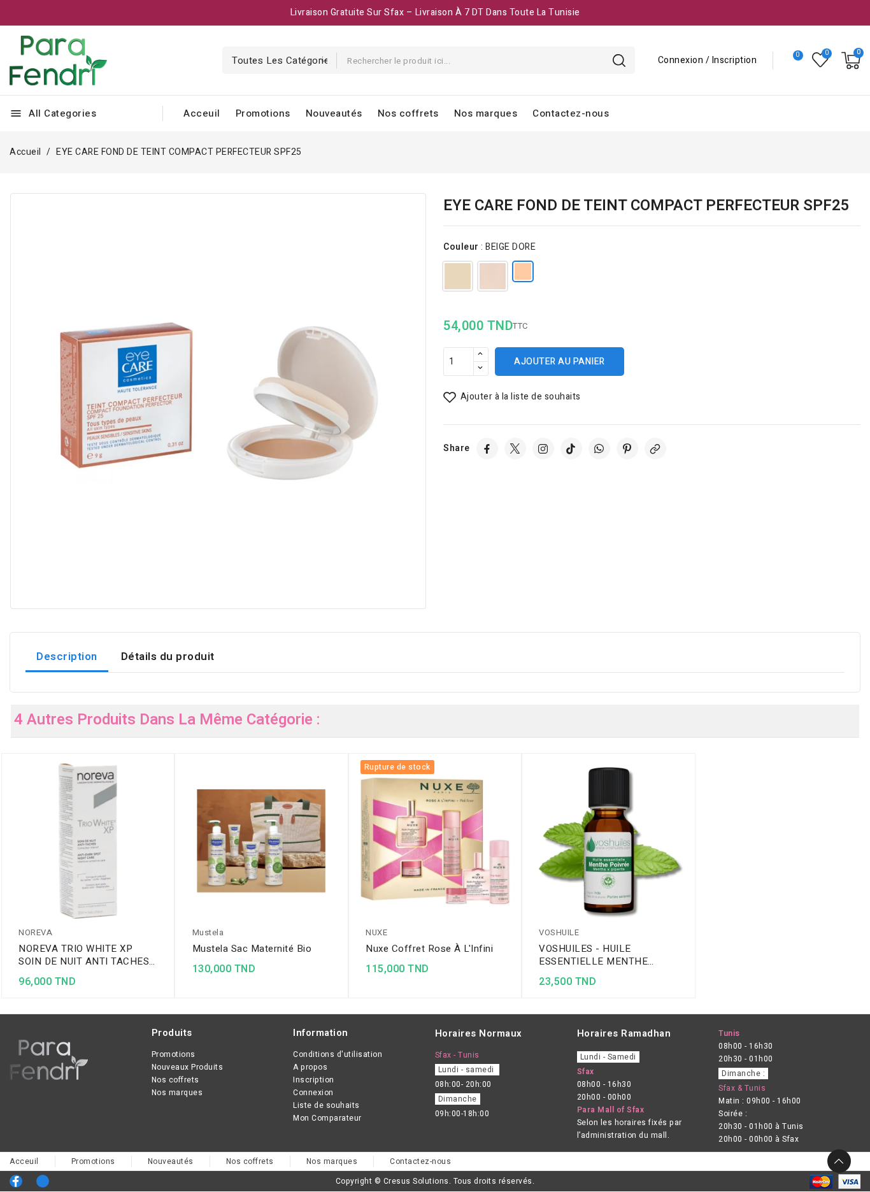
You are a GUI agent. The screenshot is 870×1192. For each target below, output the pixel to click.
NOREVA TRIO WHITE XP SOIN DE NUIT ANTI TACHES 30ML (83, 955)
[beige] (457, 279)
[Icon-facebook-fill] (16, 1181)
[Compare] (792, 60)
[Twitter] (515, 448)
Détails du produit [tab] (168, 656)
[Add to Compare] (161, 797)
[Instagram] (543, 448)
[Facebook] (487, 448)
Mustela (208, 932)
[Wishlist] (820, 60)
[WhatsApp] (599, 448)
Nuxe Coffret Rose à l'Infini (429, 948)
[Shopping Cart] (850, 60)
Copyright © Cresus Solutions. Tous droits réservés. (435, 1181)
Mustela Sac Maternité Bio (252, 948)
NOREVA (35, 932)
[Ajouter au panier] (161, 847)
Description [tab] (66, 656)
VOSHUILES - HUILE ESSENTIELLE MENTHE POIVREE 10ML (593, 955)
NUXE (376, 932)
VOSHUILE (559, 932)
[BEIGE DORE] (522, 274)
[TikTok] (571, 448)
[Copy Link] (655, 448)
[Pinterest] (627, 448)
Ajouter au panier (559, 361)
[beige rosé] (492, 279)
